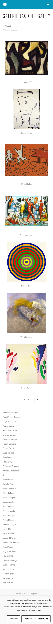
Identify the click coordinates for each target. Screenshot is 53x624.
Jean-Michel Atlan (26, 82)
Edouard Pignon (9, 538)
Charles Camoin (9, 435)
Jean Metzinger (26, 235)
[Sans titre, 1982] (26, 160)
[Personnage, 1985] (26, 109)
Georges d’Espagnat (11, 466)
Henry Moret (8, 529)
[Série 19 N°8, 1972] (26, 262)
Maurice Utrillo (9, 565)
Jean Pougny (8, 547)
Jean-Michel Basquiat (12, 417)
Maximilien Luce (9, 502)
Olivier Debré (26, 388)
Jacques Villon (9, 578)
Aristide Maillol (9, 511)
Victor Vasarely (9, 569)
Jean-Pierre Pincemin (12, 542)
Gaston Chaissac (10, 439)
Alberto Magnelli (9, 507)
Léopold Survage (10, 560)
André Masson (9, 520)
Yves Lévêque (26, 337)
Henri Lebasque (9, 489)
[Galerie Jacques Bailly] (26, 17)
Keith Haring (26, 184)
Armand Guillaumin (11, 471)
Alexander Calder (10, 430)
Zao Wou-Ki (8, 583)
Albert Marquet (9, 516)
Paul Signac (8, 556)
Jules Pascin (8, 533)
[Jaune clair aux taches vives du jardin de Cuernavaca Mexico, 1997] (26, 364)
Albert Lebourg (9, 493)
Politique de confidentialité (36, 619)
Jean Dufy (7, 457)
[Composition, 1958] (26, 58)
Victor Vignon (8, 574)
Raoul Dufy (7, 462)
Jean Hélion (8, 480)
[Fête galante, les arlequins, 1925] (26, 211)
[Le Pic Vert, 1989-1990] (26, 313)
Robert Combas (9, 444)
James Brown (26, 133)
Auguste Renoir (9, 551)
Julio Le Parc (26, 286)
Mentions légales (30, 594)
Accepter (13, 618)
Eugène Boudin (9, 421)
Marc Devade (8, 453)
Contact (18, 594)
